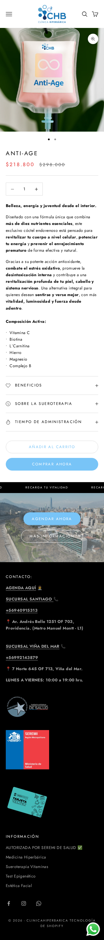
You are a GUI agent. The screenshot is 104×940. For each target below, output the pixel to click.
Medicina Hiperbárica (26, 857)
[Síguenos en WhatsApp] (39, 903)
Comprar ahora (52, 464)
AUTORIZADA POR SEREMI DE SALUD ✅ (44, 847)
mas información (51, 536)
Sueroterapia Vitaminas (27, 866)
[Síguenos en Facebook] (9, 903)
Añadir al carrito (52, 447)
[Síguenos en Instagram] (24, 903)
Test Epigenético (21, 876)
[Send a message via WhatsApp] (93, 929)
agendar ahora (52, 519)
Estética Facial (19, 885)
